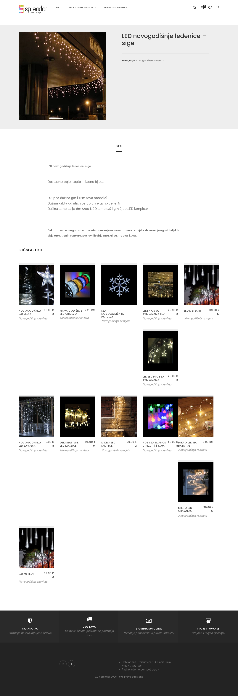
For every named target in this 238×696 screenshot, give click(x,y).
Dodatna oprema (115, 7)
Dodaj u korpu (28, 318)
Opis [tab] (119, 146)
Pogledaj (109, 320)
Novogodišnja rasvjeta (149, 60)
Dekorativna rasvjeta (81, 7)
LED (57, 7)
